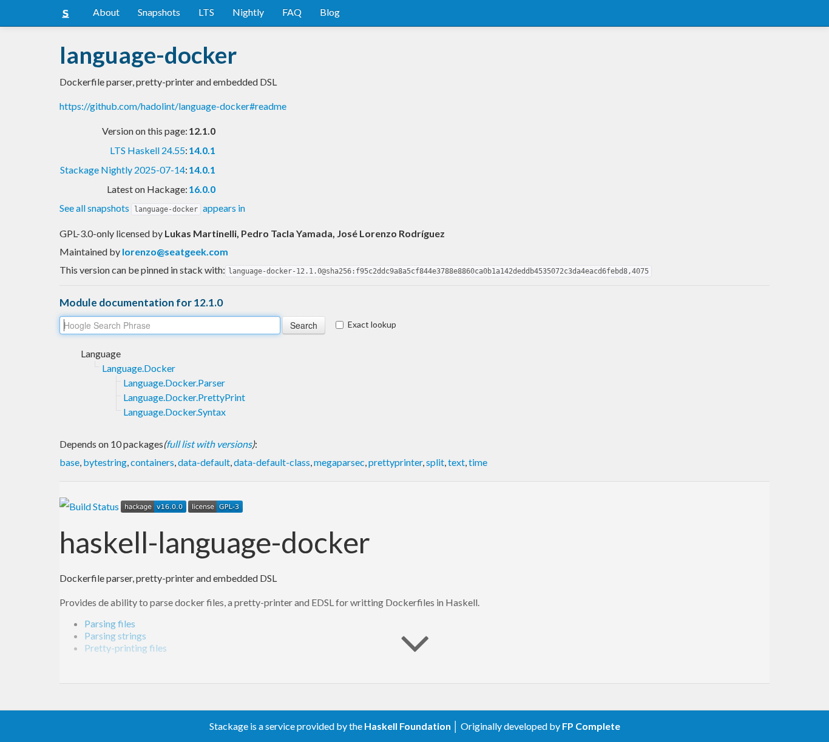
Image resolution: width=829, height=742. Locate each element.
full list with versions (209, 444)
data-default (204, 462)
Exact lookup (372, 324)
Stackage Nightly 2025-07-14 (122, 169)
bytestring (105, 462)
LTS (206, 12)
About (106, 12)
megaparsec (339, 462)
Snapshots (159, 12)
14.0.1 (202, 150)
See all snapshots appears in (152, 208)
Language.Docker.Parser (174, 382)
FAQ (292, 12)
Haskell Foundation (407, 726)
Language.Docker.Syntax (174, 411)
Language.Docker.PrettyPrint (184, 397)
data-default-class (272, 462)
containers (152, 462)
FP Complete (591, 726)
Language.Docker (138, 368)
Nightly (248, 12)
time (478, 462)
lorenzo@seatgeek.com (175, 251)
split (435, 462)
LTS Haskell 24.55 (147, 150)
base (69, 462)
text (456, 462)
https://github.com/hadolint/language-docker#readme (172, 106)
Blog (330, 12)
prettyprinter (395, 462)
